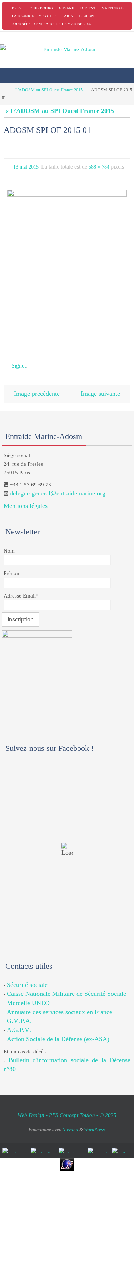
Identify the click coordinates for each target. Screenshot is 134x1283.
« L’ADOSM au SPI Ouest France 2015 (59, 110)
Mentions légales (26, 500)
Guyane (66, 8)
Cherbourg (41, 8)
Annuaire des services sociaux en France (59, 1006)
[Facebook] (15, 1145)
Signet (18, 363)
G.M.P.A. (19, 1015)
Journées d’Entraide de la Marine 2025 (51, 24)
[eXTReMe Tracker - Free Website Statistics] (67, 1159)
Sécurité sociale (27, 979)
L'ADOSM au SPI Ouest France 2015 (48, 90)
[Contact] (98, 1145)
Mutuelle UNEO (28, 997)
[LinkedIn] (43, 1145)
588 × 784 (99, 166)
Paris (67, 16)
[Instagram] (72, 1145)
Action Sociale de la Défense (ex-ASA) (58, 1033)
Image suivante (100, 389)
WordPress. (95, 1124)
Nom (9, 545)
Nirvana (70, 1124)
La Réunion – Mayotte (34, 16)
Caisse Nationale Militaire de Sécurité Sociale (66, 988)
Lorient (88, 8)
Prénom (12, 567)
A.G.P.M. (19, 1024)
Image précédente (37, 389)
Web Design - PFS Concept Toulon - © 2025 (67, 1110)
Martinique (113, 8)
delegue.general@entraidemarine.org (57, 487)
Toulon (86, 16)
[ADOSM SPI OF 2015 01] (67, 267)
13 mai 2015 (26, 166)
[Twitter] (122, 1145)
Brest (18, 8)
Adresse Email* (21, 590)
